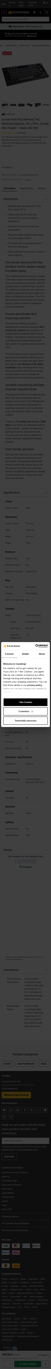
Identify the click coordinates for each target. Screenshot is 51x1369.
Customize (24, 711)
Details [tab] (25, 654)
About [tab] (42, 654)
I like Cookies (25, 702)
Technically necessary (25, 720)
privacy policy (34, 685)
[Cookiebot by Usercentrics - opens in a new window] (36, 646)
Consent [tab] (9, 654)
